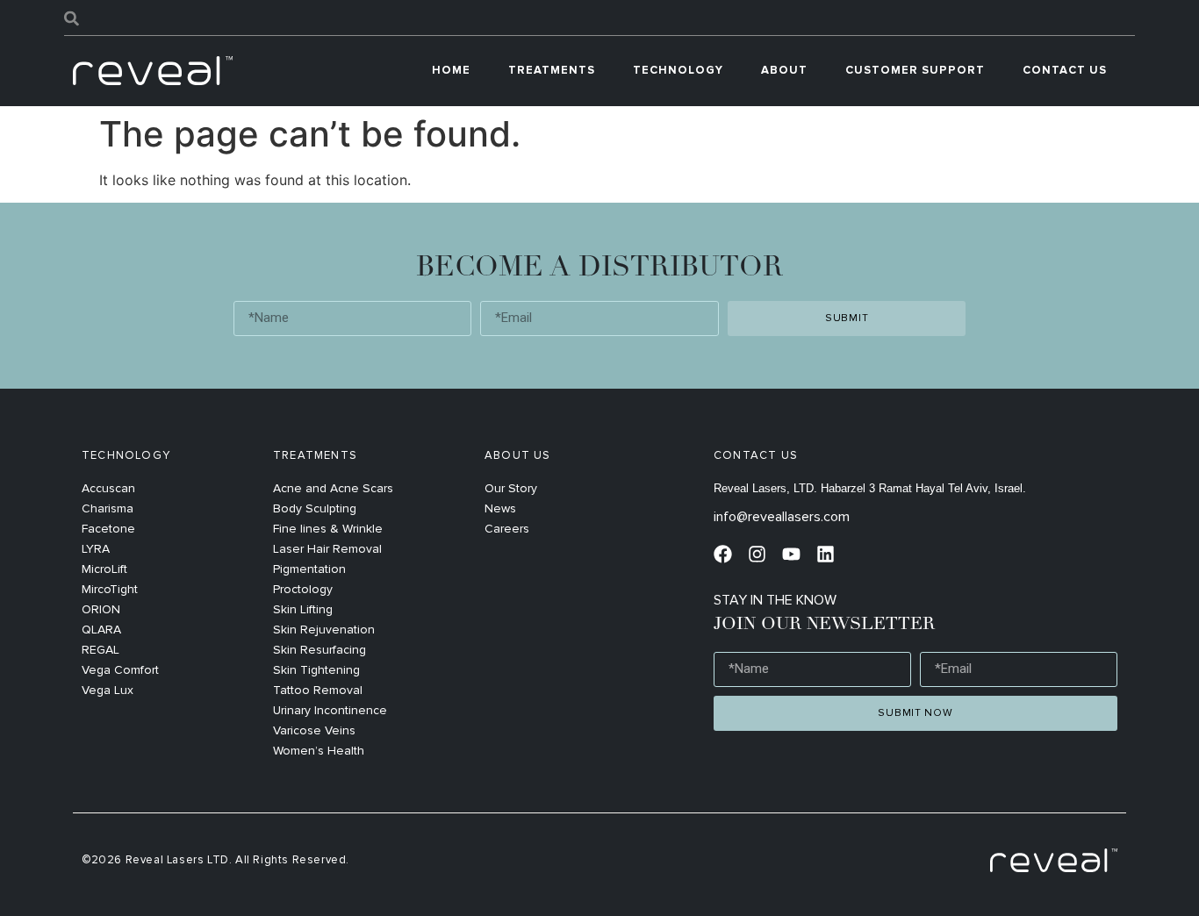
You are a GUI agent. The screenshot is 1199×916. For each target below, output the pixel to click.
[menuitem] (551, 71)
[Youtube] (791, 554)
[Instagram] (757, 554)
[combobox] (599, 18)
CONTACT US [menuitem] (1065, 70)
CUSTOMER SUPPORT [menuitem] (915, 70)
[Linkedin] (825, 554)
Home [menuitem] (451, 70)
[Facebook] (723, 554)
